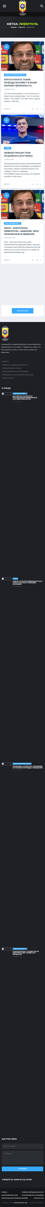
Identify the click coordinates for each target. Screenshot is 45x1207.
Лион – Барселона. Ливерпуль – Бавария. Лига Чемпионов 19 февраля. (21, 231)
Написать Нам (7, 378)
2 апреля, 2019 (9, 159)
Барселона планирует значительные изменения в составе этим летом (25, 397)
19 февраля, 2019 (9, 238)
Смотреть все (22, 311)
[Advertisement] (22, 284)
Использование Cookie (11, 368)
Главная (5, 361)
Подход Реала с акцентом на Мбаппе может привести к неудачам (26, 952)
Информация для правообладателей (17, 375)
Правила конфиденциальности (15, 365)
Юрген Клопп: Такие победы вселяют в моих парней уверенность (20, 82)
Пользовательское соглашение (15, 371)
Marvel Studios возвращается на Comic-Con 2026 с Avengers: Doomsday (27, 582)
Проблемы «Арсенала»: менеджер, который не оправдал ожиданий (28, 767)
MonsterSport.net (20, 1202)
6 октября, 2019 (9, 89)
